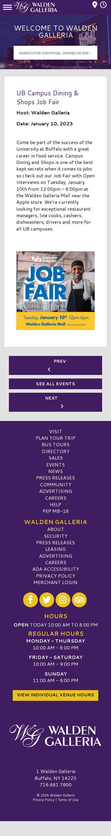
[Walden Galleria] (55, 736)
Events (55, 464)
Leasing (55, 548)
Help (55, 504)
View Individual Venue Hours (55, 695)
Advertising (55, 491)
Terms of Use (68, 799)
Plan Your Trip (55, 437)
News (55, 471)
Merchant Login (55, 582)
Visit (55, 431)
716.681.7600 (56, 784)
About (55, 529)
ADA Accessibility (55, 568)
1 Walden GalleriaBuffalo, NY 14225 (55, 774)
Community (55, 484)
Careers (55, 497)
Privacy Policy (55, 575)
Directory (56, 451)
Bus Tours (56, 444)
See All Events (55, 384)
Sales (56, 457)
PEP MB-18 (56, 510)
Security (55, 535)
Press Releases (55, 477)
